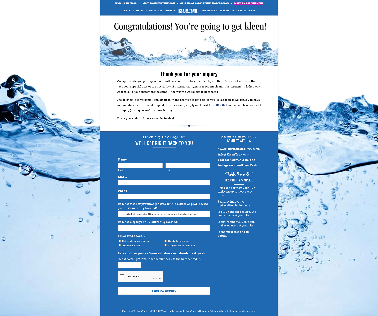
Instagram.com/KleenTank (237, 165)
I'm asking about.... (132, 236)
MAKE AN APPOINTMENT (248, 3)
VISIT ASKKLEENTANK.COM (159, 3)
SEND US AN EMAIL (126, 3)
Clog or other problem (181, 245)
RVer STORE (207, 10)
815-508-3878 (218, 105)
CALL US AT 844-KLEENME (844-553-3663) (204, 3)
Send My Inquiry (164, 290)
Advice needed (131, 245)
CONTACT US (236, 10)
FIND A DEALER (155, 10)
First (120, 170)
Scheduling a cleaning (135, 241)
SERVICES (140, 10)
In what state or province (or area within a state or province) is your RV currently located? (163, 205)
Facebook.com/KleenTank (236, 159)
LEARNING (168, 10)
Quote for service (178, 241)
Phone (123, 190)
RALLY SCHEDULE (221, 10)
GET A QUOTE (249, 10)
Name (123, 159)
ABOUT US (127, 10)
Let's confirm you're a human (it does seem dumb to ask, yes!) (162, 253)
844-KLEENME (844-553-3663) (239, 149)
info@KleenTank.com (233, 154)
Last (168, 170)
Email (123, 176)
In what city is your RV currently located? (149, 222)
